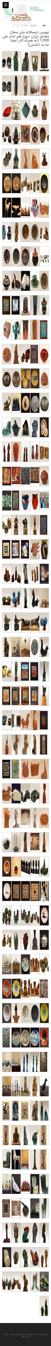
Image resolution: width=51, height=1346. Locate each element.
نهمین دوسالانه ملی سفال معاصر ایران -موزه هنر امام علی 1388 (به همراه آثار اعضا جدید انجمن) (25, 38)
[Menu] (6, 5)
